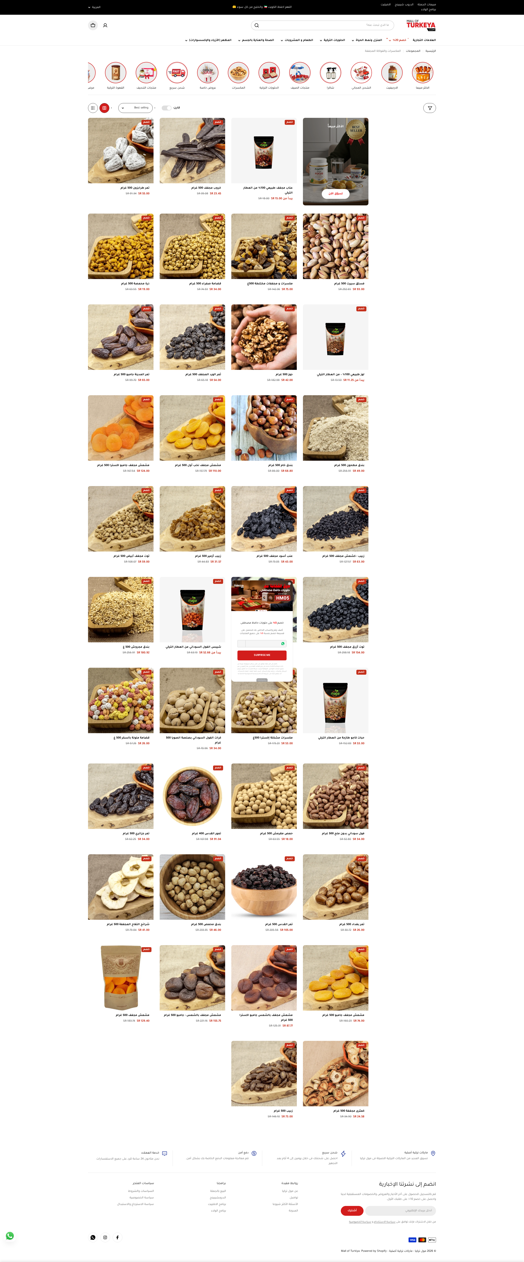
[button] (241, 643)
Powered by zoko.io (262, 679)
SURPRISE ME (262, 655)
